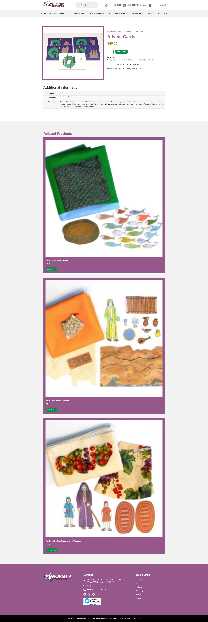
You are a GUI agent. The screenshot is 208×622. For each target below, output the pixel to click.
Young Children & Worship (52, 14)
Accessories (135, 14)
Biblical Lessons (96, 14)
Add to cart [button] (51, 269)
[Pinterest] (93, 594)
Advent (120, 60)
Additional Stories (117, 14)
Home (109, 32)
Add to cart (121, 52)
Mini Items (128, 32)
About (149, 14)
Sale (159, 14)
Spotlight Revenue (133, 618)
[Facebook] (84, 594)
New (165, 14)
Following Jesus (76, 14)
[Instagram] (89, 594)
